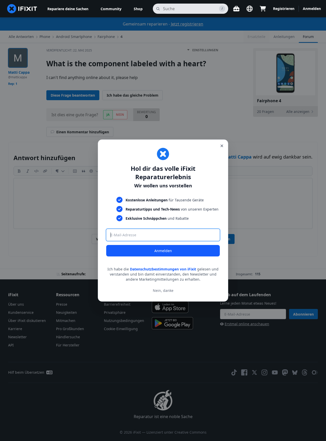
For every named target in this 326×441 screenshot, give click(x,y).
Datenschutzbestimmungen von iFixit (163, 269)
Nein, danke (163, 290)
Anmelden (163, 250)
